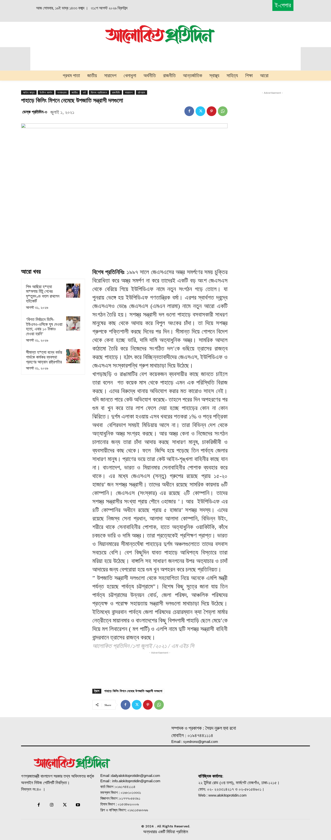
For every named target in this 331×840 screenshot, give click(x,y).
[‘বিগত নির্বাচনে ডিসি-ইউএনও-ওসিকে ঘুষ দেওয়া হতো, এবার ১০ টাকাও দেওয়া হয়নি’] (73, 323)
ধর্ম (84, 92)
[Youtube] (78, 805)
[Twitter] (200, 111)
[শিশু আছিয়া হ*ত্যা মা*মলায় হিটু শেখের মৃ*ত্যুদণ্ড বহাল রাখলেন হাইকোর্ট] (73, 291)
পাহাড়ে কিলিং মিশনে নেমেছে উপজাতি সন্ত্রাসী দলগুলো (133, 691)
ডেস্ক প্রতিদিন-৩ (34, 111)
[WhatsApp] (223, 111)
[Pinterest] (211, 111)
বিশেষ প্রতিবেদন (99, 92)
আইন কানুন (29, 92)
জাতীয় (75, 92)
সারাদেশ (129, 92)
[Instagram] (51, 805)
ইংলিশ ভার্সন (46, 92)
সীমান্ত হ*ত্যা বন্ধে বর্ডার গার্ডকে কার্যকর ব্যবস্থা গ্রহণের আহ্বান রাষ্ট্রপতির (44, 357)
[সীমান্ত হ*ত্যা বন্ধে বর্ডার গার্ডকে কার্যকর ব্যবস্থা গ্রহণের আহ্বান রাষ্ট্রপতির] (73, 356)
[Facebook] (189, 111)
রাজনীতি (116, 92)
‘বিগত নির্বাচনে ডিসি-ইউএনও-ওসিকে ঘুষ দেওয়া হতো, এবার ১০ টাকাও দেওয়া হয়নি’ (44, 326)
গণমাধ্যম (62, 92)
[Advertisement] (52, 33)
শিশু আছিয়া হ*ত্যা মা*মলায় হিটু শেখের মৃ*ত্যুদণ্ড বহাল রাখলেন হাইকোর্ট (42, 293)
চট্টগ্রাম (141, 92)
